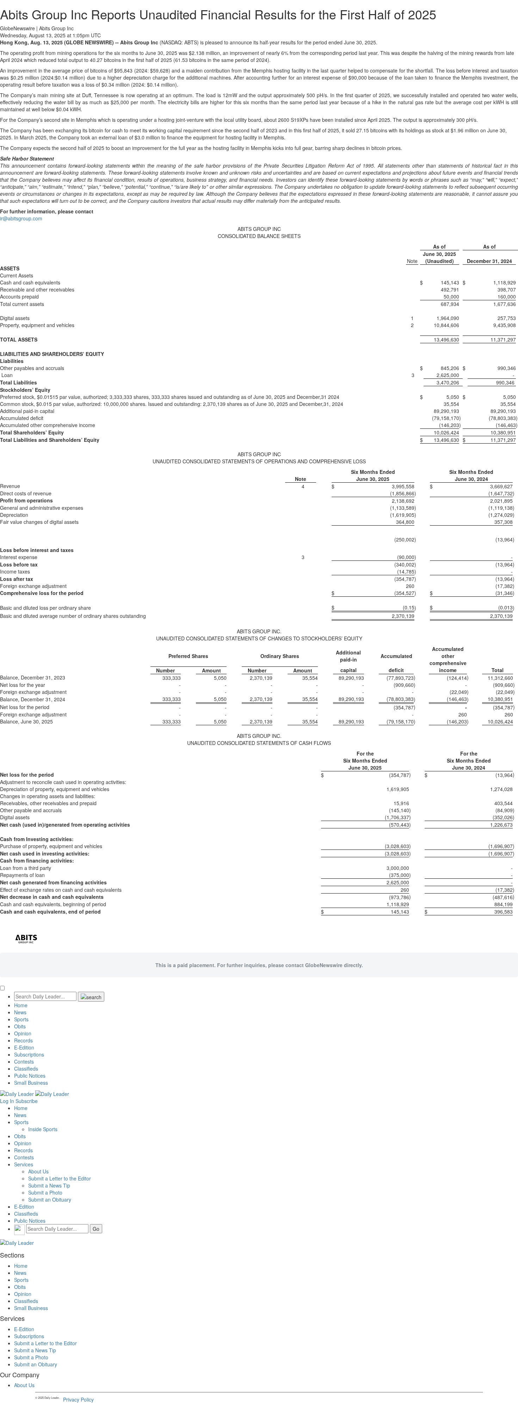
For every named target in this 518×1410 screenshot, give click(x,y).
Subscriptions (29, 1054)
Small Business (31, 1082)
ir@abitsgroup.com (21, 218)
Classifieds (26, 1068)
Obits (20, 1026)
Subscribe (27, 1100)
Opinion (22, 1033)
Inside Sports (42, 1129)
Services (23, 1164)
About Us (38, 1171)
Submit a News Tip (49, 1185)
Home (20, 1005)
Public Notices (29, 1075)
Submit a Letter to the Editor (59, 1178)
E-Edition (24, 1047)
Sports (21, 1019)
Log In (7, 1100)
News (20, 1012)
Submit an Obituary (49, 1199)
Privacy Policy (78, 1399)
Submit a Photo (45, 1192)
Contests (24, 1061)
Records (23, 1040)
